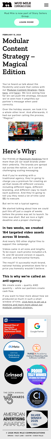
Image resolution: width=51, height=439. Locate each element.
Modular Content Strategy (22, 89)
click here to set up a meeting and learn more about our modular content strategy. (24, 304)
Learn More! (26, 22)
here (41, 89)
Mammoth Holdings (30, 158)
